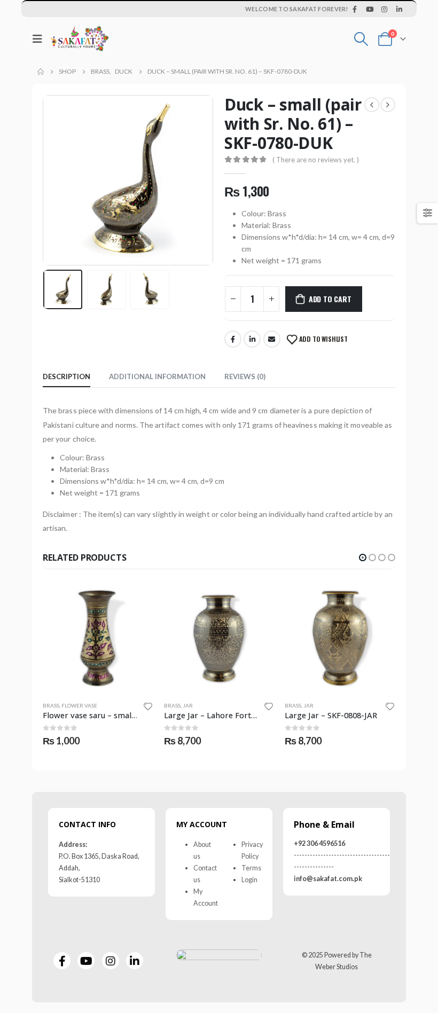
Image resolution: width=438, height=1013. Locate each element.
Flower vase (79, 705)
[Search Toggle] (361, 39)
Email (271, 339)
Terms (251, 868)
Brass (51, 705)
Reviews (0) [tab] (244, 376)
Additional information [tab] (157, 376)
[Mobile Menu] (40, 38)
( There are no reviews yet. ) (315, 159)
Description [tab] (66, 376)
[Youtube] (370, 9)
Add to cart (330, 298)
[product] (98, 637)
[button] (362, 557)
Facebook (232, 339)
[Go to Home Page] (40, 71)
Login (249, 880)
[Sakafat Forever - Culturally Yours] (79, 38)
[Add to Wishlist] (148, 706)
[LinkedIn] (399, 9)
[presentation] (56, 180)
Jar (188, 705)
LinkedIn (252, 339)
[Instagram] (385, 9)
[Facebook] (355, 9)
